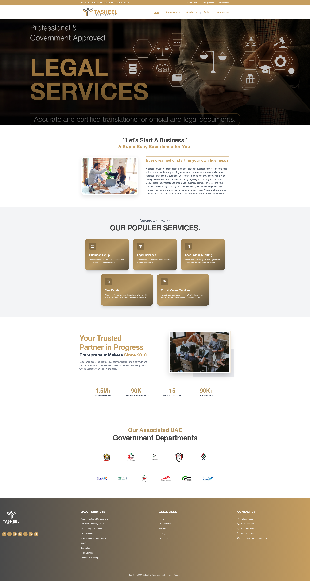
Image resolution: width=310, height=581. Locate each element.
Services (191, 12)
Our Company (173, 12)
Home (156, 12)
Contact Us (223, 12)
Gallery (207, 12)
